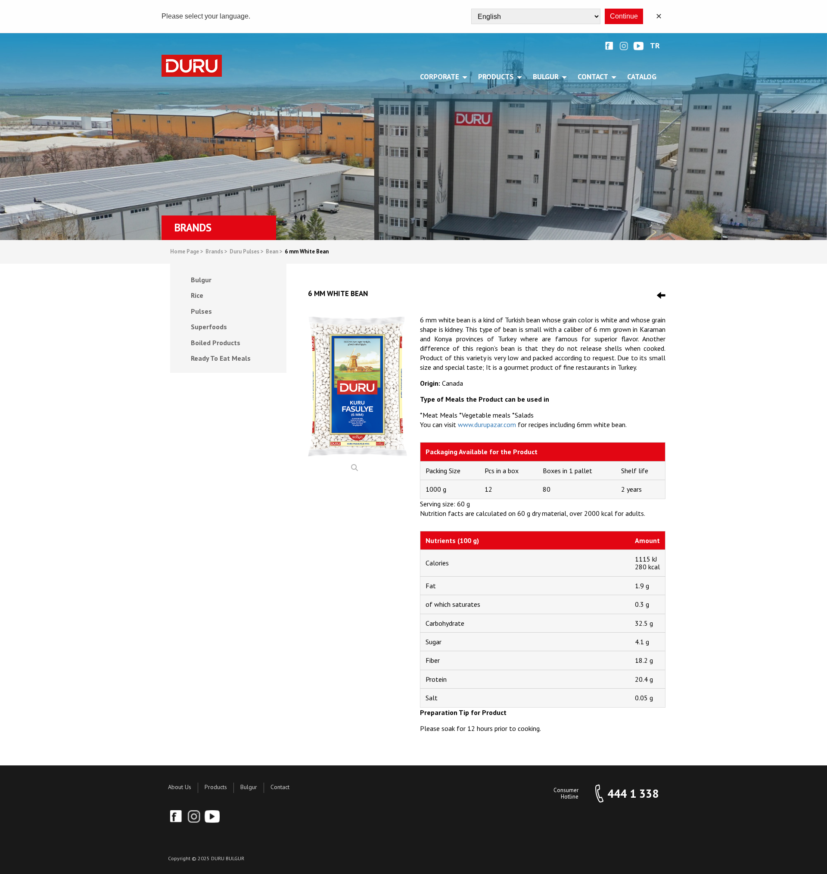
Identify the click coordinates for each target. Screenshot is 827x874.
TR (655, 45)
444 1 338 (633, 793)
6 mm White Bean (307, 252)
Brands (216, 252)
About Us (179, 787)
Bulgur (248, 787)
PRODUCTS (496, 76)
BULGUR (546, 76)
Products (216, 787)
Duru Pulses (247, 252)
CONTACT (593, 76)
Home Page (186, 252)
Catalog (641, 76)
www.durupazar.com (487, 424)
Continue (624, 16)
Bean (274, 252)
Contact (279, 787)
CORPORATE (439, 76)
